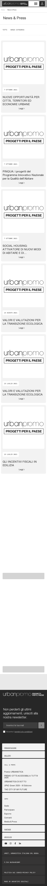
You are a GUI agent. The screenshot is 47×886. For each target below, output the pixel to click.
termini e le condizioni (23, 731)
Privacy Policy (28, 872)
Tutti (5, 30)
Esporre (7, 814)
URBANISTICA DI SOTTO (15, 782)
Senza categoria (17, 30)
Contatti (8, 818)
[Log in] (42, 3)
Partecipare (9, 810)
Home (3, 10)
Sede (6, 806)
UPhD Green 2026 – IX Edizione (17, 785)
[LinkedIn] (20, 843)
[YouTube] (5, 843)
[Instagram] (10, 843)
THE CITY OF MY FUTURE (15, 789)
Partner (7, 829)
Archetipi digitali (20, 881)
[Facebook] (15, 843)
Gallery (7, 755)
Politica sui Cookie (13, 872)
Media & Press (10, 822)
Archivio (8, 837)
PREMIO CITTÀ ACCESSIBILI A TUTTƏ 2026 (21, 777)
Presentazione (10, 748)
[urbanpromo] (15, 3)
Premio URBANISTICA (13, 772)
